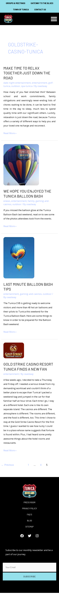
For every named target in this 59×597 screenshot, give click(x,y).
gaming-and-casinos (31, 293)
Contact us (40, 9)
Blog (29, 520)
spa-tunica (26, 86)
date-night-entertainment (17, 82)
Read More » (9, 133)
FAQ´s (29, 514)
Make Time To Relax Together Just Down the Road (26, 73)
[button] (54, 19)
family (31, 200)
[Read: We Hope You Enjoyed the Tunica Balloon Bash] (21, 164)
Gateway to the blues (42, 3)
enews (6, 200)
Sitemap (29, 526)
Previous (7, 464)
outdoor (15, 86)
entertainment (39, 82)
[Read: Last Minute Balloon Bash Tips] (18, 257)
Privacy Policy (29, 508)
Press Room (29, 502)
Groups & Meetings (15, 3)
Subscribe (29, 576)
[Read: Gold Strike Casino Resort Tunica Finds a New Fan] (13, 350)
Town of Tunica (21, 9)
